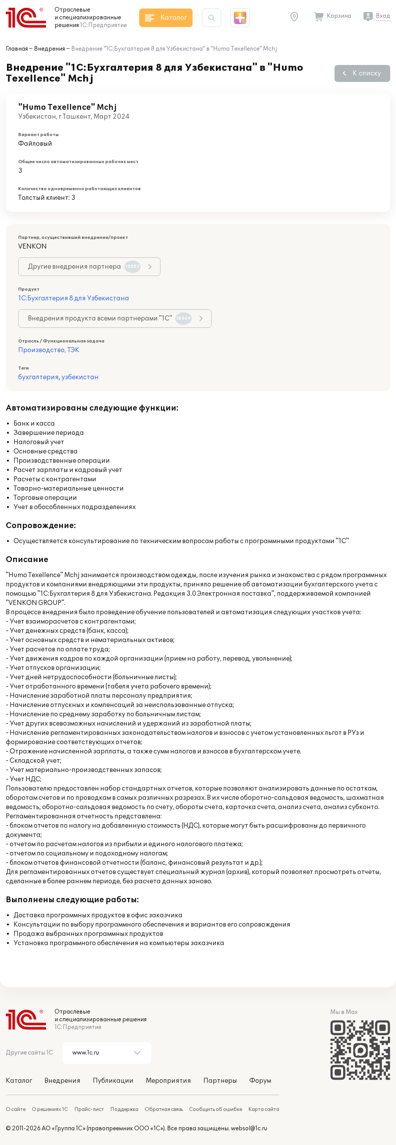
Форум (260, 1081)
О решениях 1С (50, 1109)
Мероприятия (168, 1081)
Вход (383, 16)
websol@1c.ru (249, 1128)
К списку (367, 73)
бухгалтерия (38, 377)
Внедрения (49, 49)
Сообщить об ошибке (215, 1109)
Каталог (19, 1081)
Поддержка (124, 1109)
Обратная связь (164, 1109)
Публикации (113, 1081)
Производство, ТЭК (48, 350)
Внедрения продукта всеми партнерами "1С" (109, 318)
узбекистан (80, 377)
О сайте (16, 1109)
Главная (17, 49)
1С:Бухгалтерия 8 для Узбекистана (73, 298)
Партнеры (220, 1081)
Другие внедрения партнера (84, 267)
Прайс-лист (89, 1109)
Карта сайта (263, 1109)
